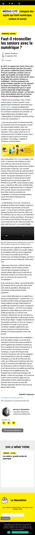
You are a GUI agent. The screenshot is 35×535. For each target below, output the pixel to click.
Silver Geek (18, 159)
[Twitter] (12, 3)
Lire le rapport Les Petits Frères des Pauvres (12, 397)
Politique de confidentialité (20, 532)
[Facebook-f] (9, 3)
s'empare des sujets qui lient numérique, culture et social (18, 15)
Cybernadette (6, 107)
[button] (3, 3)
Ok (9, 532)
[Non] (32, 528)
